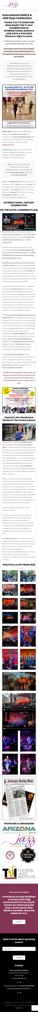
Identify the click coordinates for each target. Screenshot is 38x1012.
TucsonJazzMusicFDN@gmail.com (16, 197)
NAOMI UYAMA (6, 131)
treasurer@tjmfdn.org (19, 978)
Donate (19, 922)
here (24, 913)
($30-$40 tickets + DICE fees (10, 442)
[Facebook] (17, 982)
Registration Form (8, 145)
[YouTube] (20, 982)
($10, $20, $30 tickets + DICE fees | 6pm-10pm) (16, 232)
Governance (19, 1008)
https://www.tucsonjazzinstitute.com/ (19, 988)
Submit (19, 957)
